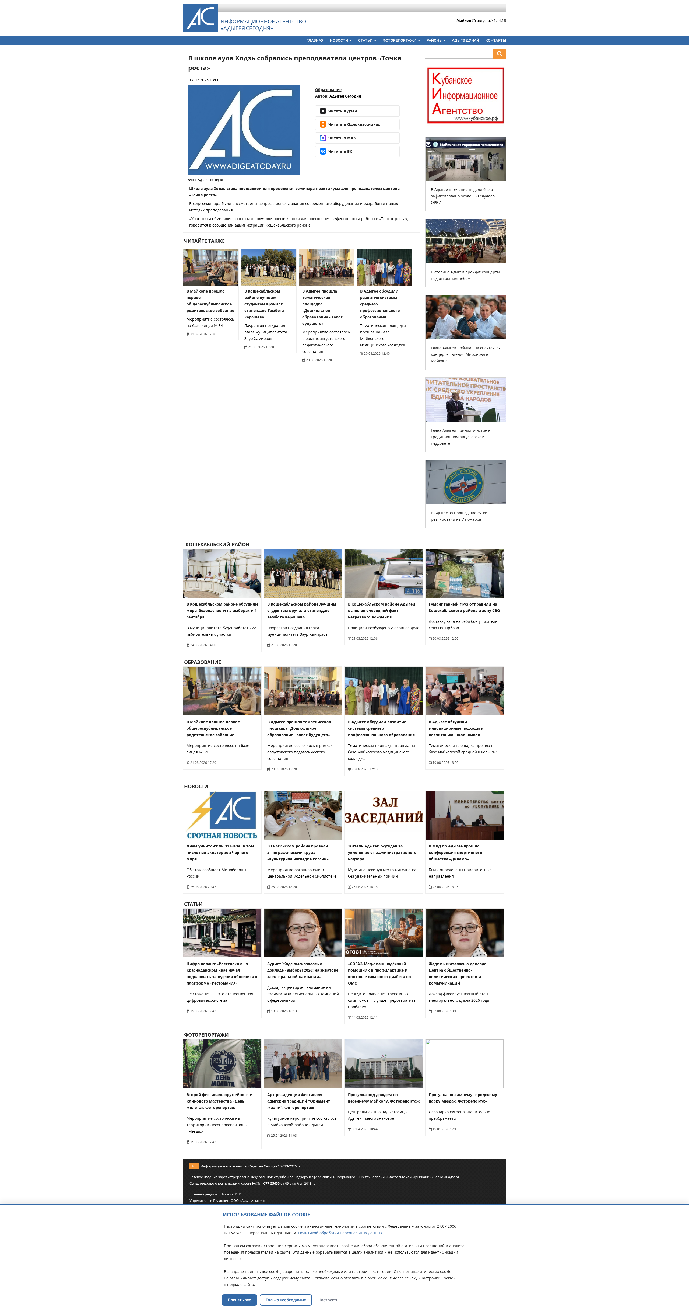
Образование (328, 89)
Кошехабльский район (216, 544)
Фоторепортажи (400, 40)
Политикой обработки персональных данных (340, 1232)
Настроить (328, 1300)
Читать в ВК (340, 151)
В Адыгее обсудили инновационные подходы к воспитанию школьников (456, 728)
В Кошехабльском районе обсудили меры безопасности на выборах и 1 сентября (222, 610)
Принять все (239, 1300)
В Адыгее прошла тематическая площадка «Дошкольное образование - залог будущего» (299, 728)
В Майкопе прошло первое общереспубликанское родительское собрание (213, 728)
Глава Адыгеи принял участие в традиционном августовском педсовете (460, 437)
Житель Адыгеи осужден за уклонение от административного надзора (382, 852)
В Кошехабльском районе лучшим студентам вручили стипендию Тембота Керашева (264, 303)
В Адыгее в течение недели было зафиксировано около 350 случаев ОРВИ (463, 196)
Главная (315, 40)
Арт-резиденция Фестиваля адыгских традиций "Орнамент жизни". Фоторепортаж (298, 1101)
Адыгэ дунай (465, 40)
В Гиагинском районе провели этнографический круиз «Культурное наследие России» (298, 852)
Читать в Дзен (342, 110)
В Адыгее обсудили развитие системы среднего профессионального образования (381, 728)
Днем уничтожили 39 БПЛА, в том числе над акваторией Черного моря (220, 852)
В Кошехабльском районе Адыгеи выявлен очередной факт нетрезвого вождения (381, 610)
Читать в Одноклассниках (354, 124)
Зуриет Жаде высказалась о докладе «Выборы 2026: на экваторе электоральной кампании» (302, 970)
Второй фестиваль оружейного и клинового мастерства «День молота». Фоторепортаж (219, 1101)
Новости (339, 40)
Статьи (365, 40)
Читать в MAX (342, 137)
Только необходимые (286, 1300)
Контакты (496, 40)
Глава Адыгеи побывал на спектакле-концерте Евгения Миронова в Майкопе (465, 354)
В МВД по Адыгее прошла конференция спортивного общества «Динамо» (455, 852)
